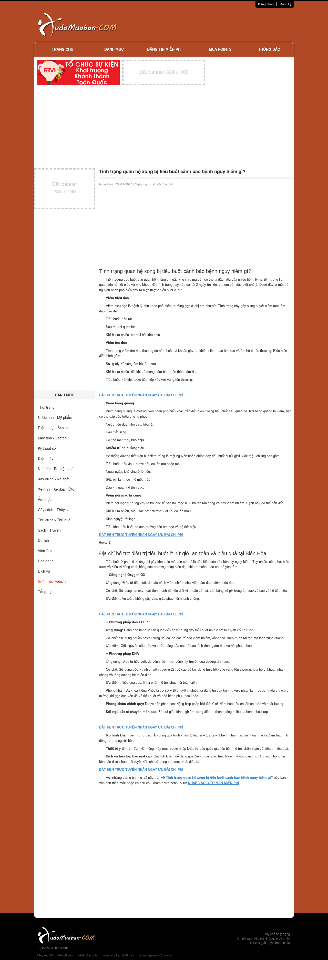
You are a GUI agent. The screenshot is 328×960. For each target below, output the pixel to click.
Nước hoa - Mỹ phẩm (55, 417)
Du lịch (43, 540)
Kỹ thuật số (47, 448)
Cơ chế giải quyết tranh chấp (270, 942)
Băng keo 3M (45, 955)
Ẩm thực (45, 499)
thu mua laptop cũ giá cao (118, 955)
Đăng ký (285, 4)
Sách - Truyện (49, 530)
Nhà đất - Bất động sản (57, 468)
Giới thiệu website (52, 581)
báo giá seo (65, 955)
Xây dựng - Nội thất (53, 478)
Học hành (46, 560)
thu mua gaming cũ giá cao (155, 955)
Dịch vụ (44, 571)
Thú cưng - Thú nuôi (54, 519)
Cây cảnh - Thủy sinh (55, 509)
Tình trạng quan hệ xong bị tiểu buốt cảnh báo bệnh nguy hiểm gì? (219, 777)
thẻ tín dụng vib (87, 955)
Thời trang (46, 407)
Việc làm (45, 550)
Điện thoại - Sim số (53, 427)
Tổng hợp (46, 591)
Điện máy (45, 458)
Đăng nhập (266, 4)
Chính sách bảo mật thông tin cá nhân (263, 938)
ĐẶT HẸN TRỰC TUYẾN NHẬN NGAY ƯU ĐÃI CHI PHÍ (141, 395)
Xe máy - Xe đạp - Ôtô (56, 489)
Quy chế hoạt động (277, 934)
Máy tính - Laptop (52, 437)
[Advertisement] (218, 24)
